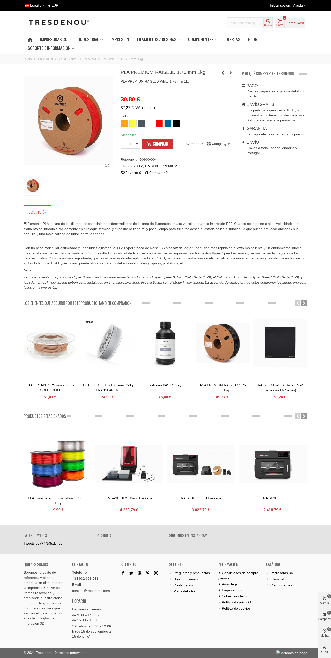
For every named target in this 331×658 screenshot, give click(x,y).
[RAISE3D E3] (273, 464)
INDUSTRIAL (89, 39)
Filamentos (278, 579)
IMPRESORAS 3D (53, 39)
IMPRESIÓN (120, 39)
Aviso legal (230, 584)
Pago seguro (232, 590)
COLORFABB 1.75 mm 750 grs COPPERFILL (50, 387)
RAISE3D (152, 166)
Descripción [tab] (37, 211)
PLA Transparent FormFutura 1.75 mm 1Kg (57, 500)
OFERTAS (232, 39)
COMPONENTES (201, 39)
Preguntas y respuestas (191, 573)
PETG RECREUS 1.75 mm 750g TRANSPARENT (108, 387)
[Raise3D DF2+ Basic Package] (129, 464)
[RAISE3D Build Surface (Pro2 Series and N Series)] (280, 343)
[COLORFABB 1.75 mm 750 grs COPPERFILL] (50, 343)
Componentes (281, 585)
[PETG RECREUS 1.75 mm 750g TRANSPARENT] (108, 343)
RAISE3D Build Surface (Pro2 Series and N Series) (280, 387)
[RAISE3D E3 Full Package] (201, 464)
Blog (252, 39)
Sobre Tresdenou (235, 596)
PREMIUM (169, 166)
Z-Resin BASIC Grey (165, 385)
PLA (140, 166)
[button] (297, 303)
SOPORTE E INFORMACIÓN (49, 48)
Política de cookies (236, 608)
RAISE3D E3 (273, 498)
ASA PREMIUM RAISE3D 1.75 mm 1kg (223, 387)
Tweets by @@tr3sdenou (43, 543)
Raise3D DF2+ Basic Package (129, 498)
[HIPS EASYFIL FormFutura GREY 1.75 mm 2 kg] (231, 73)
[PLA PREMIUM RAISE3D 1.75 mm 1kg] (107, 165)
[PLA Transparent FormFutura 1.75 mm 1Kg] (58, 464)
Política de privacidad (238, 602)
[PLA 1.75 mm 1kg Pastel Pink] (223, 73)
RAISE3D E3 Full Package (201, 498)
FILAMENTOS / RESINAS (156, 39)
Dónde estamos (185, 579)
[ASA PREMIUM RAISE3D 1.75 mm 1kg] (223, 343)
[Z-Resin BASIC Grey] (165, 343)
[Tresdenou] (65, 23)
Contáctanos (183, 585)
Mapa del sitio (184, 591)
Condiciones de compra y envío (238, 575)
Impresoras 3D (281, 573)
